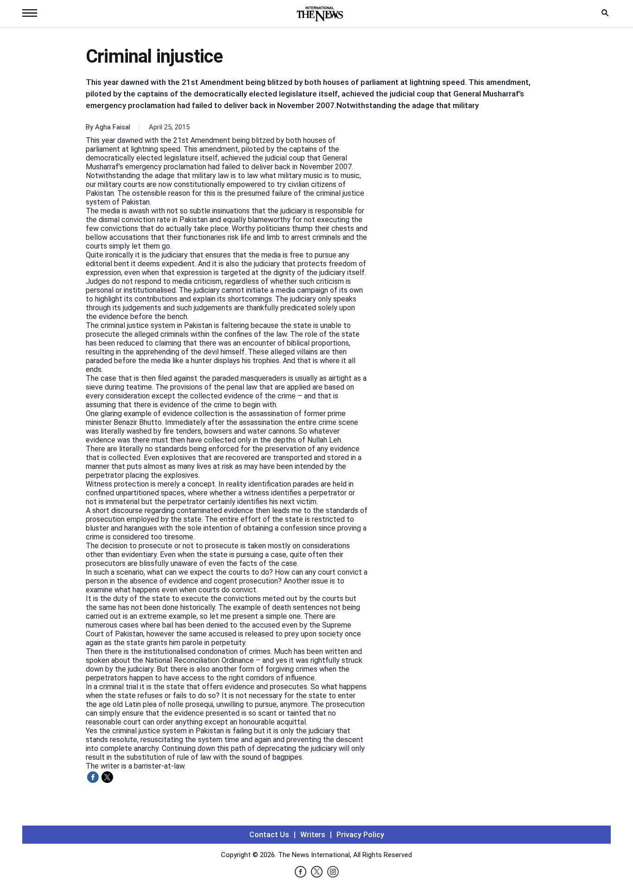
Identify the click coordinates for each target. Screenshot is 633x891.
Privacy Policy (360, 834)
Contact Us (269, 834)
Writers (312, 834)
